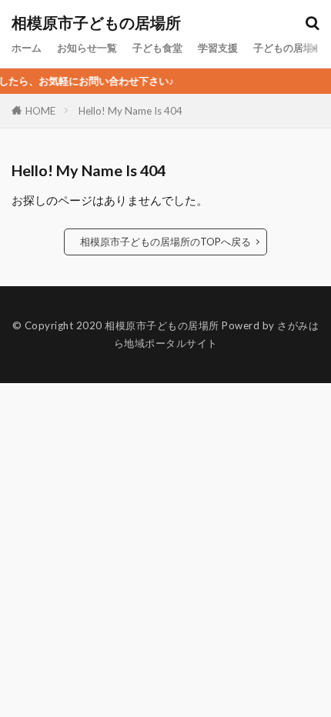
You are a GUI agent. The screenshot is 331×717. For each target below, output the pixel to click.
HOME (40, 110)
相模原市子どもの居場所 (96, 23)
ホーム (27, 48)
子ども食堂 (157, 48)
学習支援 (218, 48)
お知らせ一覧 (87, 48)
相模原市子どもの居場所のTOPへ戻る (165, 241)
